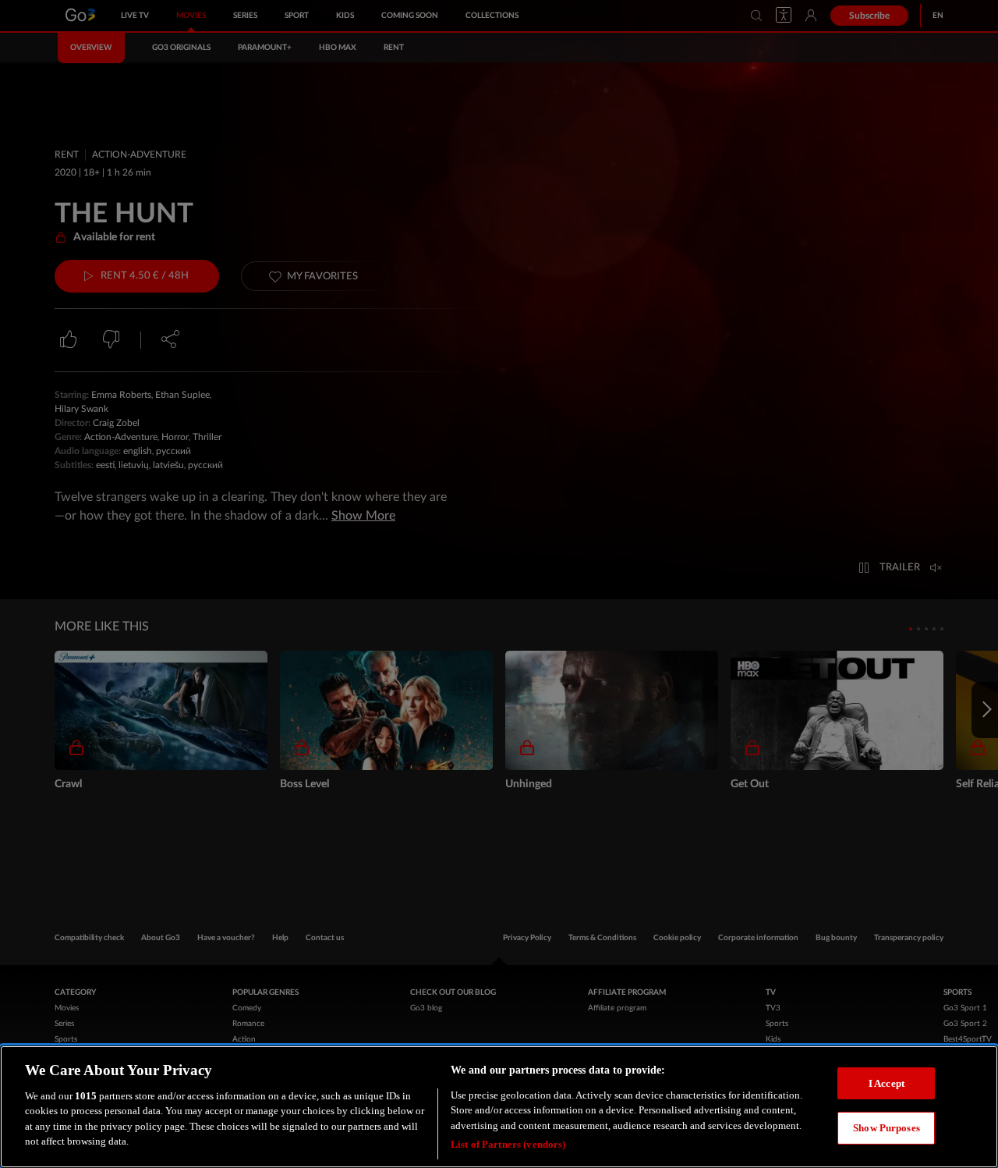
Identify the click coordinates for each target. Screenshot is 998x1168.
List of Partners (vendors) (508, 1144)
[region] (499, 1107)
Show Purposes (886, 1128)
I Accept (886, 1082)
